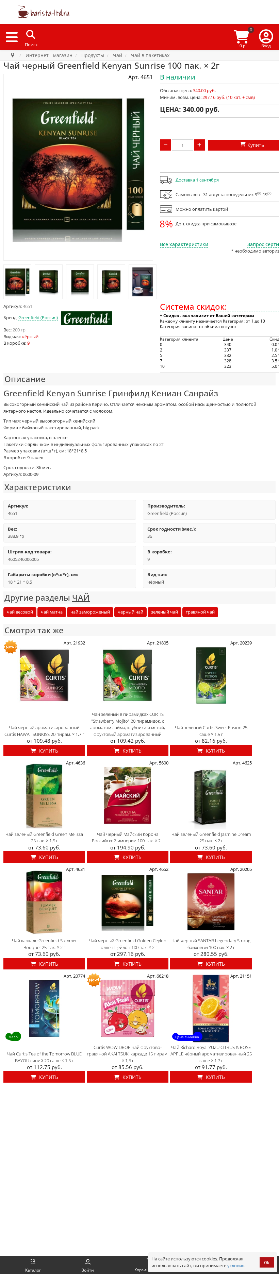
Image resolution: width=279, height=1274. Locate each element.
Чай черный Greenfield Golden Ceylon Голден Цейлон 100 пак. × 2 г (127, 943)
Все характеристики (184, 244)
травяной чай (200, 612)
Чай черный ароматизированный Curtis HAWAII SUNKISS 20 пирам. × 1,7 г (44, 730)
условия (235, 1265)
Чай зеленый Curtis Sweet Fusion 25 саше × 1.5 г (211, 730)
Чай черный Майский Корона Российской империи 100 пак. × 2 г (127, 837)
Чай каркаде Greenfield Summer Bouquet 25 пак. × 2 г (44, 943)
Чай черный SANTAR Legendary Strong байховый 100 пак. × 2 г (210, 943)
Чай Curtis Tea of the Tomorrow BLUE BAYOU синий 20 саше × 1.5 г (44, 1057)
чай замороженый (90, 612)
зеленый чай (164, 612)
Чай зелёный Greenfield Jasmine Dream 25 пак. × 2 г (211, 837)
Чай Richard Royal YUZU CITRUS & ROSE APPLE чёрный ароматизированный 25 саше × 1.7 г (211, 1054)
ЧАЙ (81, 597)
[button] (266, 37)
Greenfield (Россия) (38, 317)
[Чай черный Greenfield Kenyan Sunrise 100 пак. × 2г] (17, 281)
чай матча (52, 612)
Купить (48, 750)
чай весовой (20, 612)
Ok (266, 1262)
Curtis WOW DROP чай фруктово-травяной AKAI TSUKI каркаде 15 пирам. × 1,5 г (127, 1054)
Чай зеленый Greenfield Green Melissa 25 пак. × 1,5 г (44, 837)
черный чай (130, 612)
